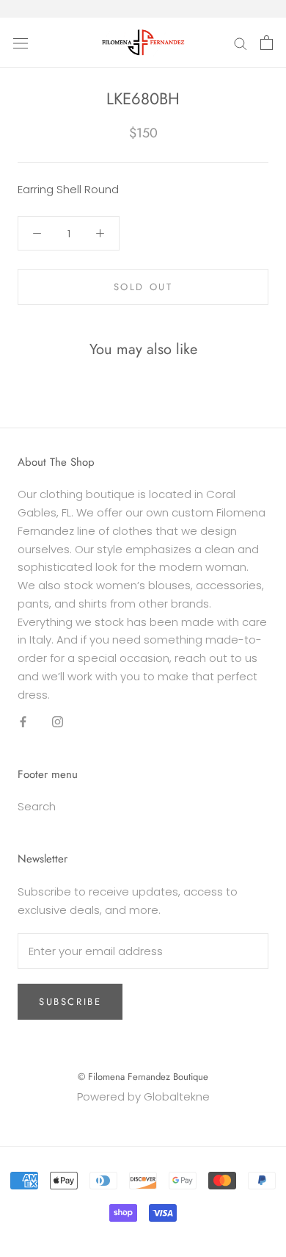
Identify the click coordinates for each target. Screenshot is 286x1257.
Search (37, 806)
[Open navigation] (20, 42)
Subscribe (70, 1002)
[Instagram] (57, 721)
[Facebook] (23, 721)
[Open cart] (266, 42)
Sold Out (143, 287)
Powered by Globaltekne (143, 1096)
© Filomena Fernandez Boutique (143, 1077)
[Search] (240, 42)
